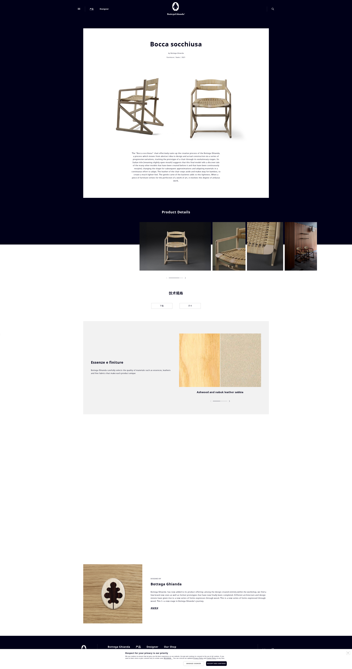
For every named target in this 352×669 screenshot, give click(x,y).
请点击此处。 (168, 658)
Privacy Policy (198, 658)
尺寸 (190, 306)
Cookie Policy (211, 658)
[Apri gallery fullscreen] (175, 246)
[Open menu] (79, 9)
